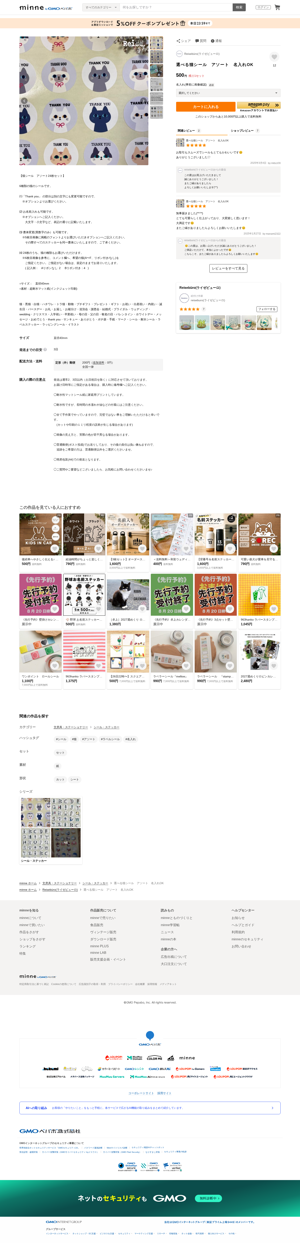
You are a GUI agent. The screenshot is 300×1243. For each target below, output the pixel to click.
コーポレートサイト (141, 1093)
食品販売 (96, 925)
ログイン (263, 7)
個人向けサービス (216, 1233)
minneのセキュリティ (247, 939)
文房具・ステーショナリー (71, 727)
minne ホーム (28, 883)
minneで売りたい (103, 918)
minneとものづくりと (177, 918)
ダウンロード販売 (103, 939)
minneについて (30, 918)
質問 (203, 41)
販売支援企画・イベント (108, 959)
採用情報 (152, 984)
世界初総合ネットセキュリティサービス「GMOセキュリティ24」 (49, 1148)
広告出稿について (174, 956)
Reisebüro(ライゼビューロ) (202, 53)
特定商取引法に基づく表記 (34, 984)
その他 (231, 1233)
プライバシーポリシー (120, 984)
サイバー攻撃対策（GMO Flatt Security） (122, 1152)
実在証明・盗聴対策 (28, 1152)
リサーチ (161, 1233)
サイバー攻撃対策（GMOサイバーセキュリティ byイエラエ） (70, 1152)
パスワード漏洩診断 (93, 1148)
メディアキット (168, 984)
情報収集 (173, 1233)
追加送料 (98, 362)
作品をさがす (29, 932)
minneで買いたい (32, 925)
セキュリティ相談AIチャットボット (148, 1147)
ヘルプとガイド (243, 925)
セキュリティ (124, 1233)
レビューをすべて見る (228, 268)
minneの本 (168, 939)
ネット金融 (186, 1233)
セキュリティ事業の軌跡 (175, 1152)
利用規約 (238, 932)
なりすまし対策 (153, 1152)
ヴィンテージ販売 (103, 932)
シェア (186, 41)
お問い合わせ (241, 946)
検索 (239, 7)
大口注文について (174, 964)
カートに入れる (206, 107)
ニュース (167, 932)
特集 (22, 953)
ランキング (27, 946)
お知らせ (238, 918)
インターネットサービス (57, 1233)
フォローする (267, 309)
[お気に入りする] (274, 57)
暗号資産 (200, 1233)
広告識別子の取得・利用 (92, 984)
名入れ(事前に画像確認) (191, 84)
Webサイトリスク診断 (117, 1148)
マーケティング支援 (143, 1233)
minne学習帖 (170, 925)
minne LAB (98, 952)
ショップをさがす (32, 939)
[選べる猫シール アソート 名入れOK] (202, 145)
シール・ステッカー (106, 727)
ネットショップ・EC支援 (84, 1233)
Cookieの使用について (63, 984)
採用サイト (164, 1093)
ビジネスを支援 (107, 1233)
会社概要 (140, 984)
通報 (218, 41)
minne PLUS (99, 946)
